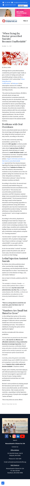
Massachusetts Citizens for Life (15, 443)
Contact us (15, 447)
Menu (24, 21)
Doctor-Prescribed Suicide (10, 404)
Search (15, 440)
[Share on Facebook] (2, 475)
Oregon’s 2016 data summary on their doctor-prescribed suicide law (13, 161)
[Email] (2, 467)
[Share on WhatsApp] (2, 479)
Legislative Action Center (10, 5)
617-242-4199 (7, 2)
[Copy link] (2, 463)
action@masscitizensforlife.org (20, 2)
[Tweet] (2, 471)
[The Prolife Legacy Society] (15, 425)
